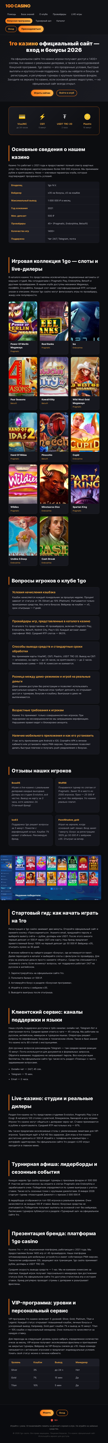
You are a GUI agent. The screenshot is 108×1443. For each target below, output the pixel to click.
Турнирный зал (43, 20)
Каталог (61, 20)
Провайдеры (59, 14)
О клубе (43, 14)
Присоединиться (31, 28)
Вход (11, 28)
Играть (47, 1412)
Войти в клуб (66, 92)
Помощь (11, 14)
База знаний (27, 14)
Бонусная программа (18, 20)
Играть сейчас (42, 92)
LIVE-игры (76, 14)
